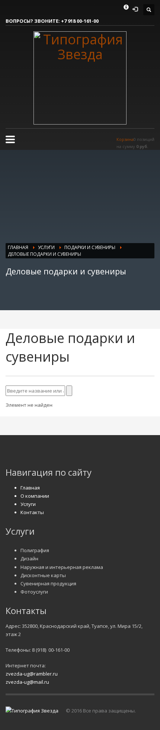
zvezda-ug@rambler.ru (32, 673)
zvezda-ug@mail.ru (27, 682)
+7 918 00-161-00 (80, 21)
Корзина (125, 139)
